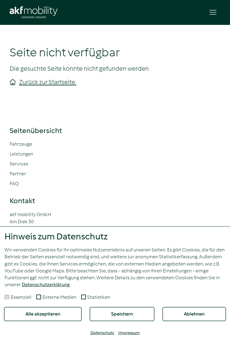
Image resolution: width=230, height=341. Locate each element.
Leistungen (22, 154)
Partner (18, 173)
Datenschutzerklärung (45, 284)
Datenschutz (102, 332)
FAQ (14, 183)
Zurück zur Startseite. (47, 82)
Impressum (129, 332)
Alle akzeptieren (42, 314)
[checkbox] (6, 297)
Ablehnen (194, 314)
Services (19, 164)
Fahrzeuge (21, 144)
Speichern (122, 314)
